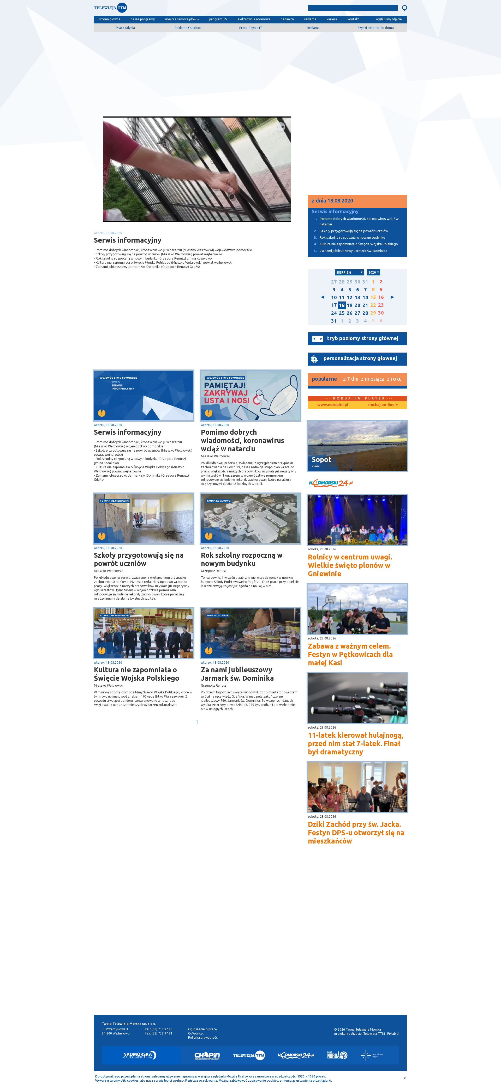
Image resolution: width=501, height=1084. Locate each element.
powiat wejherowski (114, 500)
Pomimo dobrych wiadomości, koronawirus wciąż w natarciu (242, 440)
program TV (218, 19)
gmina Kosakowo (219, 500)
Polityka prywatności (203, 1037)
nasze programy (143, 19)
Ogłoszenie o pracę (202, 1029)
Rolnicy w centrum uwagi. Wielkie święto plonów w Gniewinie (350, 565)
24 (334, 313)
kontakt (353, 19)
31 (365, 282)
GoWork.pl (196, 1033)
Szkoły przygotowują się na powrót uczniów (139, 559)
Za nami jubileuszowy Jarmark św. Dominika (237, 674)
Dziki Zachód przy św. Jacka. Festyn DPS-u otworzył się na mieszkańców (356, 832)
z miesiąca (372, 379)
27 (334, 282)
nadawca (287, 19)
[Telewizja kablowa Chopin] (207, 1055)
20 (357, 305)
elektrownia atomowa (254, 19)
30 (357, 282)
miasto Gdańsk (217, 615)
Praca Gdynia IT (250, 27)
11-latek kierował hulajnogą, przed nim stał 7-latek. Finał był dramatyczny (355, 743)
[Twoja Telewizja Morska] (148, 9)
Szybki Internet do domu (376, 27)
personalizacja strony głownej (360, 358)
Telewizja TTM (374, 1033)
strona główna (109, 19)
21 (365, 305)
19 (350, 305)
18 (342, 305)
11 (342, 297)
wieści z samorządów (180, 19)
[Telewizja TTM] (249, 1055)
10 (334, 297)
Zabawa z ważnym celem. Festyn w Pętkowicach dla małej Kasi (350, 654)
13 (357, 297)
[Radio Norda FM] (337, 1055)
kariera (332, 19)
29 (350, 282)
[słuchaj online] (382, 405)
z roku (394, 379)
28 (342, 282)
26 (350, 313)
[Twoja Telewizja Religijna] (372, 1055)
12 (350, 297)
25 (342, 313)
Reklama (313, 27)
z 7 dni (350, 379)
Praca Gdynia (125, 27)
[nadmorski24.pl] (357, 484)
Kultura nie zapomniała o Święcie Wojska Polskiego (136, 674)
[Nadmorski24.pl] (296, 1055)
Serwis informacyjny (128, 432)
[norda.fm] (332, 405)
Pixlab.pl (393, 1033)
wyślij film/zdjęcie (389, 19)
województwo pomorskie (118, 377)
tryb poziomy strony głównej (362, 338)
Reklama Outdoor (188, 27)
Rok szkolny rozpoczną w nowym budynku (242, 559)
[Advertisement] (250, 72)
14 (365, 297)
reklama (310, 19)
